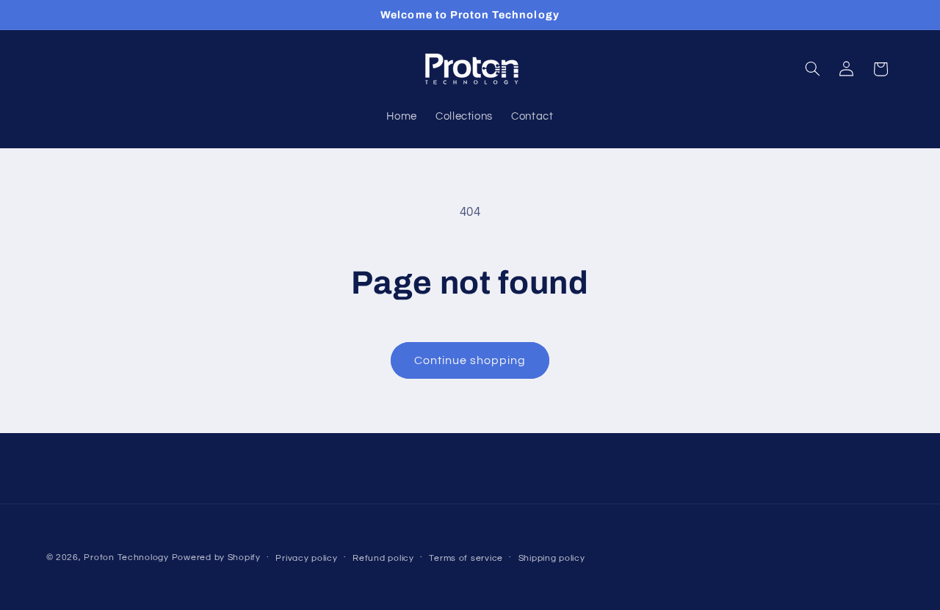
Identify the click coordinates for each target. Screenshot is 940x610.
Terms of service (466, 558)
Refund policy (383, 558)
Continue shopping (470, 360)
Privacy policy (306, 558)
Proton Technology (126, 557)
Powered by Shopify (216, 557)
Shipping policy (551, 558)
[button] (812, 69)
